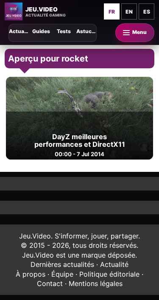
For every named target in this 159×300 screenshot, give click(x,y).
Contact (50, 283)
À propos (30, 274)
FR (112, 11)
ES (146, 11)
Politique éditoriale (109, 274)
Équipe (62, 274)
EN (129, 11)
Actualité (114, 264)
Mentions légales (96, 283)
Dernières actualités (62, 264)
